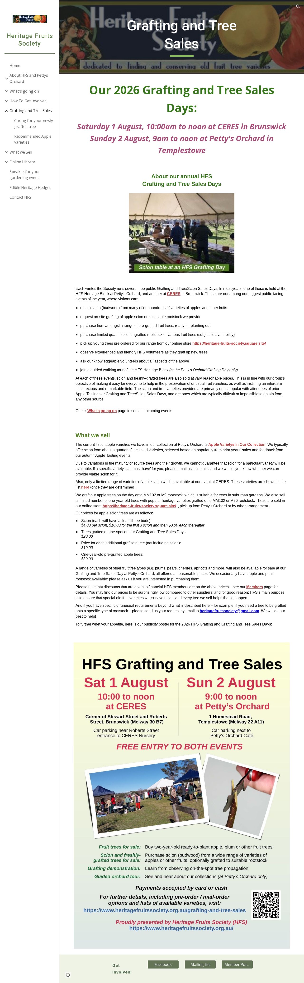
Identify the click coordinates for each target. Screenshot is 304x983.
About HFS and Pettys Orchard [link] (29, 78)
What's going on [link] (24, 91)
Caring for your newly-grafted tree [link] (34, 123)
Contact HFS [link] (20, 197)
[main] (181, 37)
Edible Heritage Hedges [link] (30, 187)
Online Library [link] (22, 162)
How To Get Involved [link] (28, 100)
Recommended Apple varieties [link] (33, 139)
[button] (298, 6)
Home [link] (15, 65)
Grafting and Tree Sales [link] (31, 110)
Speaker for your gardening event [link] (25, 174)
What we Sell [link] (21, 152)
